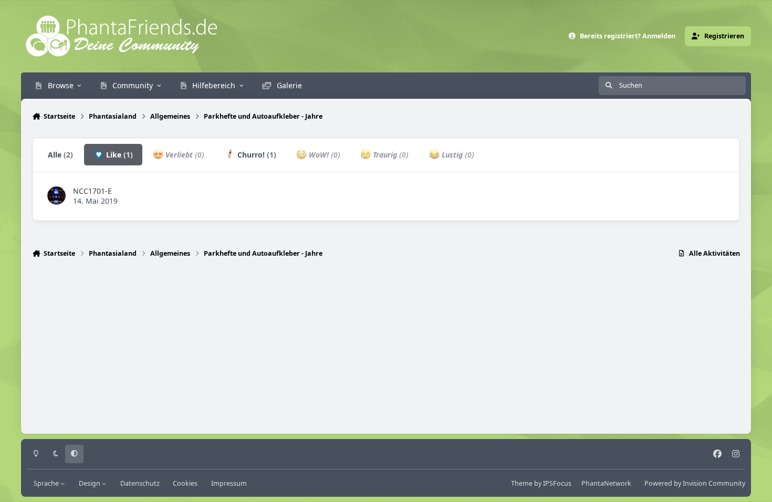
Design (90, 483)
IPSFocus (557, 483)
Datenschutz (140, 483)
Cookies (185, 483)
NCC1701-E (92, 191)
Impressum (229, 483)
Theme (522, 483)
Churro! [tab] (255, 155)
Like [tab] (118, 155)
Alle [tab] (60, 155)
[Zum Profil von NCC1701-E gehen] (56, 195)
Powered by (694, 483)
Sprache (47, 483)
